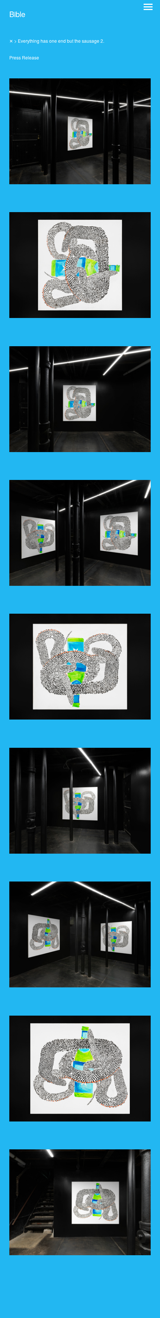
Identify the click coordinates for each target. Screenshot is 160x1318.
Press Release (24, 57)
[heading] (17, 15)
